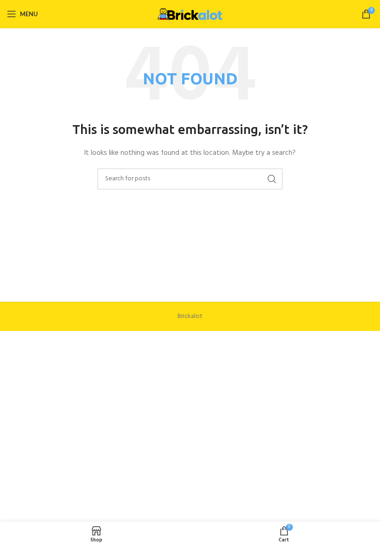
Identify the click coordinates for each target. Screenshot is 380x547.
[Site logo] (190, 14)
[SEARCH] (272, 179)
